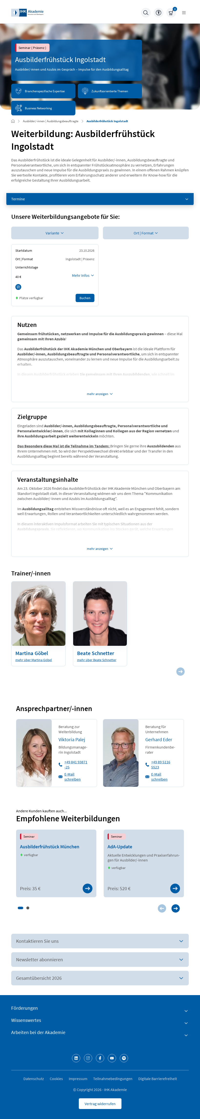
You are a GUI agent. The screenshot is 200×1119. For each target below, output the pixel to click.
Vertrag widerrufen (100, 1103)
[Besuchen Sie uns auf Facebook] (100, 1058)
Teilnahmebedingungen (112, 1078)
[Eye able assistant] (158, 13)
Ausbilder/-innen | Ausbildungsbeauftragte (50, 121)
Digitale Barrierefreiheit (157, 1078)
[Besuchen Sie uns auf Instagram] (88, 1058)
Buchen (85, 298)
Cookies (56, 1078)
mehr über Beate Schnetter (96, 660)
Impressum (78, 1078)
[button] (20, 908)
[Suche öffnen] (146, 13)
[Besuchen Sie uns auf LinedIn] (76, 1058)
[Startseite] (27, 13)
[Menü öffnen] (184, 13)
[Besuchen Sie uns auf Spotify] (124, 1058)
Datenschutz (33, 1078)
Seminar (29, 836)
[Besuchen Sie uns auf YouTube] (112, 1058)
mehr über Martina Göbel (33, 660)
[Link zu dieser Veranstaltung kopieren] (18, 287)
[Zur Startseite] (13, 121)
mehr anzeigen (97, 394)
